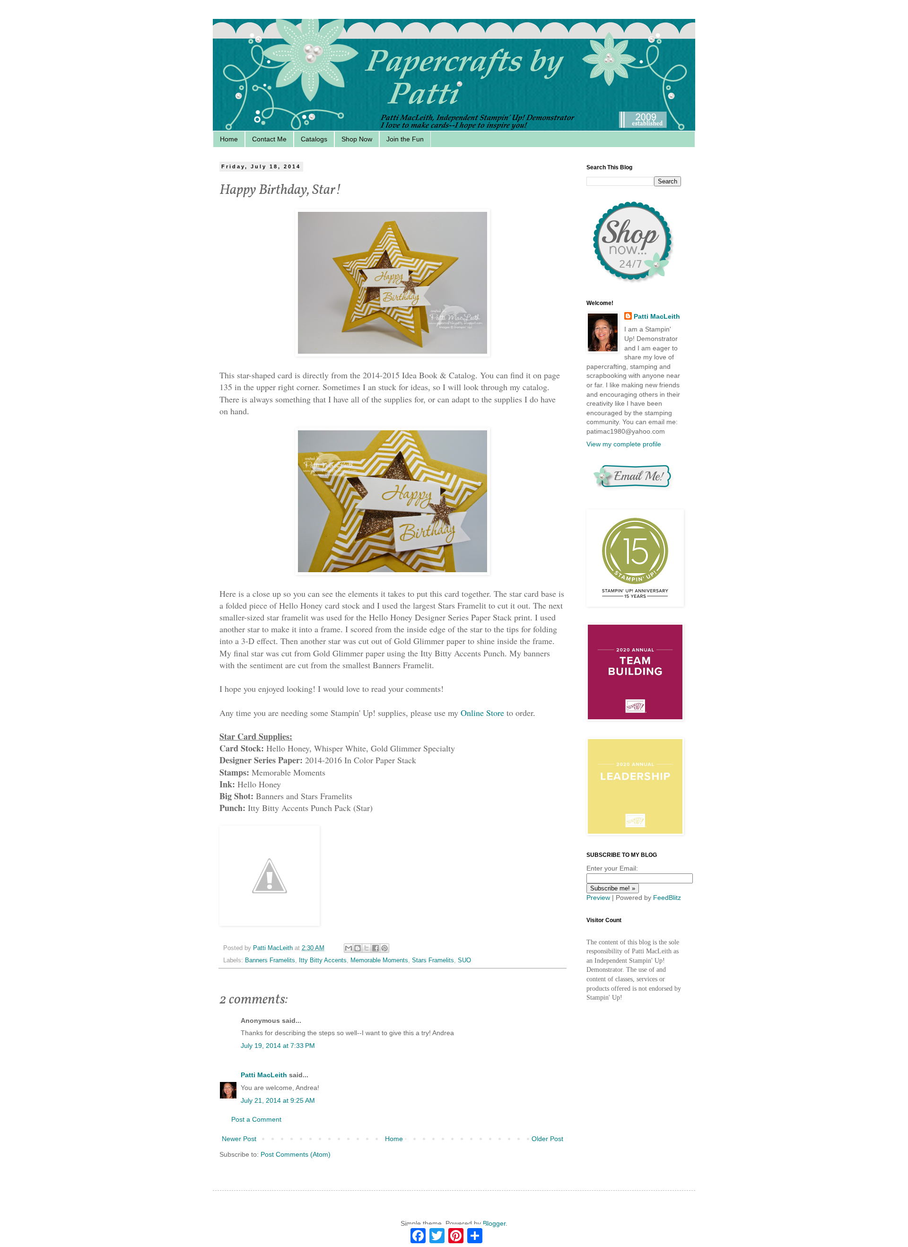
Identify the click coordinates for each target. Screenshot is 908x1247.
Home (229, 139)
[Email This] (348, 948)
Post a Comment (256, 1119)
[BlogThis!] (357, 948)
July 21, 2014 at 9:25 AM (278, 1100)
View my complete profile (623, 444)
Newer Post (239, 1138)
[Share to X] (366, 948)
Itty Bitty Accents (323, 960)
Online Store (482, 712)
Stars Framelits (433, 960)
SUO (464, 960)
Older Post (547, 1138)
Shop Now (356, 139)
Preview (598, 897)
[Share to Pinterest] (384, 948)
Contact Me (269, 139)
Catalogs (314, 139)
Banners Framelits (270, 960)
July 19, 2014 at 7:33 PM (278, 1045)
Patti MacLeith (264, 1075)
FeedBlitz (667, 897)
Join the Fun (405, 139)
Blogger (494, 1223)
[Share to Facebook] (375, 948)
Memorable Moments (379, 960)
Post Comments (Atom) (296, 1154)
